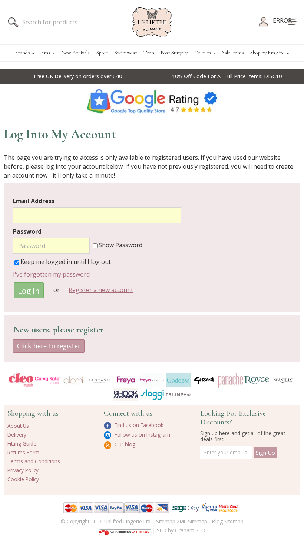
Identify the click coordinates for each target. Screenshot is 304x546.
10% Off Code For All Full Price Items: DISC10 (181, 76)
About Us (18, 425)
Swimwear (126, 53)
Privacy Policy (23, 470)
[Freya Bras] (125, 379)
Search (13, 22)
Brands (22, 53)
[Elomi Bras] (73, 380)
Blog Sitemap (228, 521)
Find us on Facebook (138, 424)
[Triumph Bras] (178, 394)
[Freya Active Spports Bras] (152, 380)
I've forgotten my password (51, 274)
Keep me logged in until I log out (65, 262)
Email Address (33, 201)
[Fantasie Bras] (99, 380)
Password (27, 231)
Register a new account (101, 290)
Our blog (124, 444)
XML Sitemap (192, 521)
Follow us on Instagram (141, 434)
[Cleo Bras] (21, 380)
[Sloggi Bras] (152, 394)
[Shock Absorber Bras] (125, 394)
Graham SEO (190, 530)
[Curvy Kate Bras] (47, 379)
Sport (102, 53)
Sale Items (233, 53)
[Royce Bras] (256, 380)
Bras (45, 53)
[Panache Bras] (230, 380)
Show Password (120, 245)
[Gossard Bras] (204, 380)
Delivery (16, 434)
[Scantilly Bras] (283, 380)
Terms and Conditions (33, 461)
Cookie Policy (23, 479)
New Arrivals (75, 53)
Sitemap (165, 521)
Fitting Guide (21, 443)
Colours (202, 53)
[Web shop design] (125, 530)
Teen (148, 53)
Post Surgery (174, 53)
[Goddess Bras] (178, 380)
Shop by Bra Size (267, 53)
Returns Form (23, 452)
